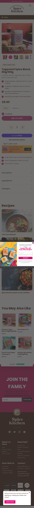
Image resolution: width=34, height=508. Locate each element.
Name (19, 251)
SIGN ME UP (25, 258)
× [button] (29, 492)
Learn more (10, 502)
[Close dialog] (33, 243)
